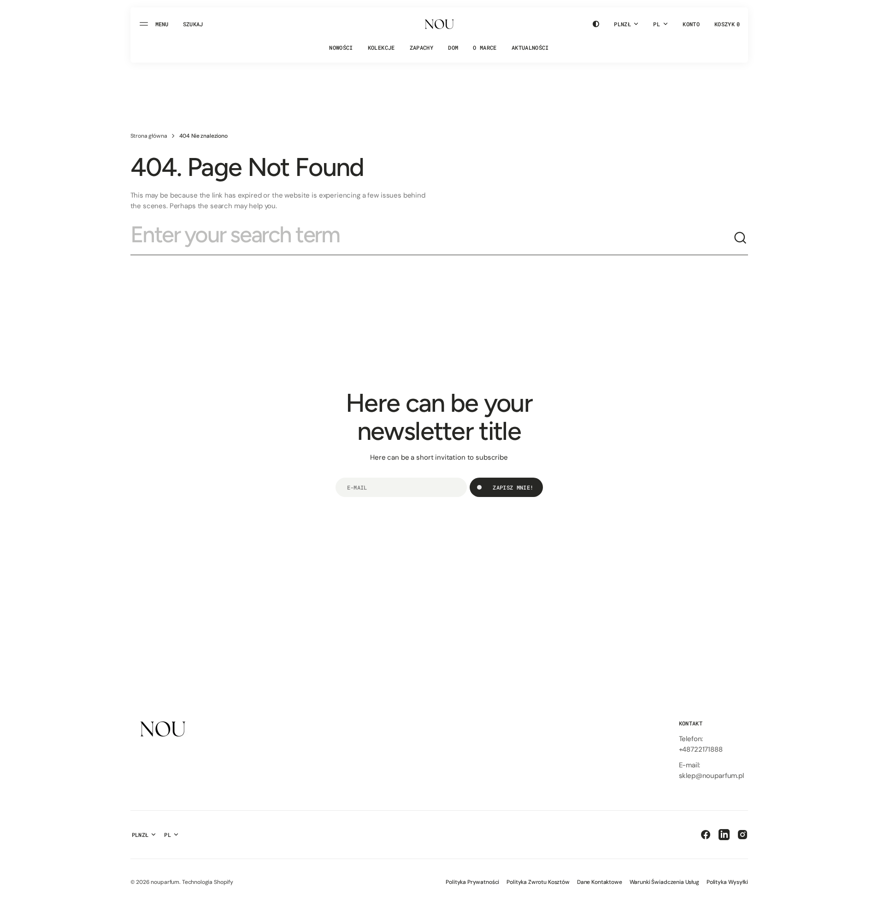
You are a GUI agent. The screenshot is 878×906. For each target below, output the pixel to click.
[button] (193, 23)
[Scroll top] (867, 895)
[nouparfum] (439, 24)
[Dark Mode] (595, 23)
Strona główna (148, 136)
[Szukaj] (740, 238)
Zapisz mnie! (513, 487)
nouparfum (165, 882)
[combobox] (431, 238)
